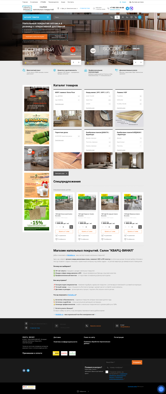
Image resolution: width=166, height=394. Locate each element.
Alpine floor (98, 100)
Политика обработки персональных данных (97, 342)
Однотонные (129, 142)
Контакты (71, 2)
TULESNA (129, 96)
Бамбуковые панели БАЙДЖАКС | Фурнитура (129, 133)
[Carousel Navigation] (76, 62)
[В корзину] (71, 227)
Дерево (129, 138)
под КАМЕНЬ (67, 100)
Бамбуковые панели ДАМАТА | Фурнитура (97, 133)
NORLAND (129, 100)
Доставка (57, 337)
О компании (34, 2)
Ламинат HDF (122, 92)
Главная (25, 2)
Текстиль (129, 146)
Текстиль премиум (98, 142)
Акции (63, 2)
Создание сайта (132, 386)
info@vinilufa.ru (125, 327)
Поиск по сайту (89, 337)
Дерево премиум (98, 138)
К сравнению (62, 235)
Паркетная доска (61, 132)
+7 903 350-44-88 (117, 8)
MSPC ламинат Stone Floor (65, 92)
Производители (54, 2)
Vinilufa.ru (72, 295)
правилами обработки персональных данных (118, 375)
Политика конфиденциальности (65, 342)
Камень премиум (98, 146)
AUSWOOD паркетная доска (67, 136)
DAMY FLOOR (98, 96)
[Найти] (117, 17)
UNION (98, 104)
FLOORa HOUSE (129, 104)
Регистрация (119, 337)
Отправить (137, 362)
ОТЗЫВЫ (43, 2)
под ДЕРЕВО (67, 96)
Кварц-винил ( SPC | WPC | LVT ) (98, 92)
